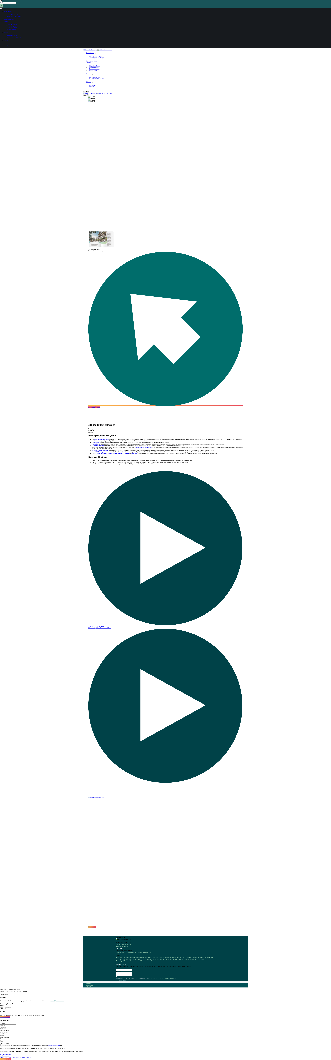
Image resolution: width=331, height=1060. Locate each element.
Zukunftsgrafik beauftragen (96, 57)
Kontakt (91, 86)
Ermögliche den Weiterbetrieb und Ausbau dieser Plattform (134, 952)
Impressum (89, 983)
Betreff (2, 1033)
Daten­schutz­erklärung (168, 978)
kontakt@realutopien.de (123, 944)
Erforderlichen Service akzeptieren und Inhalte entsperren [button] (15, 1057)
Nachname (119, 971)
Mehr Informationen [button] (5, 1054)
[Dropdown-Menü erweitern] (95, 53)
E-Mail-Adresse (4, 1030)
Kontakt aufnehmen (5, 1059)
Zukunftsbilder (90, 53)
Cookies (88, 986)
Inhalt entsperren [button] (4, 1056)
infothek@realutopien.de (57, 1001)
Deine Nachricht (4, 1037)
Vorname (118, 968)
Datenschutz (89, 985)
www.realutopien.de (122, 946)
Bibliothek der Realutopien (96, 78)
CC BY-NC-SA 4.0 (186, 957)
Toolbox (88, 62)
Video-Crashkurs (93, 70)
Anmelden (122, 980)
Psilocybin (134, 453)
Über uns (88, 82)
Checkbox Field (4, 1043)
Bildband (88, 74)
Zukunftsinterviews (91, 61)
